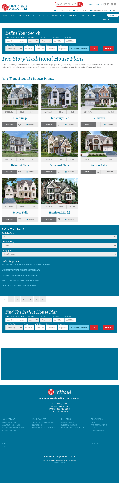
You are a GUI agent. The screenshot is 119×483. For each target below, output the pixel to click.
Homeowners (25, 15)
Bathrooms (43, 37)
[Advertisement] (59, 364)
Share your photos (89, 15)
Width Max (38, 45)
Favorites (82, 11)
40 (43, 298)
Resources (57, 15)
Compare (100, 11)
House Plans (7, 15)
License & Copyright (98, 431)
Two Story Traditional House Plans (20, 280)
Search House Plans (9, 422)
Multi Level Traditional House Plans (21, 270)
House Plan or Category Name (15, 37)
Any (31, 41)
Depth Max (61, 45)
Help (92, 428)
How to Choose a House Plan (42, 422)
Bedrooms (31, 37)
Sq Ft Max (67, 37)
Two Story (11, 48)
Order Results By (8, 242)
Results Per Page (8, 233)
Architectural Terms (99, 425)
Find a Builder (36, 425)
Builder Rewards (67, 422)
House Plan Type (10, 45)
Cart (114, 11)
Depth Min (49, 45)
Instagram (115, 4)
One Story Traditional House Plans (20, 275)
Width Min (27, 45)
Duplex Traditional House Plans (19, 286)
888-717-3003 (95, 4)
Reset (93, 49)
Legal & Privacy (59, 462)
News (4, 447)
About (71, 15)
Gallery (105, 19)
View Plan (9, 125)
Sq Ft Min (56, 37)
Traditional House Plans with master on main (26, 265)
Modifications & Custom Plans (13, 428)
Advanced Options (79, 49)
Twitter (112, 4)
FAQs (93, 422)
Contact (113, 15)
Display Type (6, 250)
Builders (42, 15)
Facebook (108, 4)
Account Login (64, 11)
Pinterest (105, 4)
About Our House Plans (11, 425)
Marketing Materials (69, 425)
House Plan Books (9, 431)
